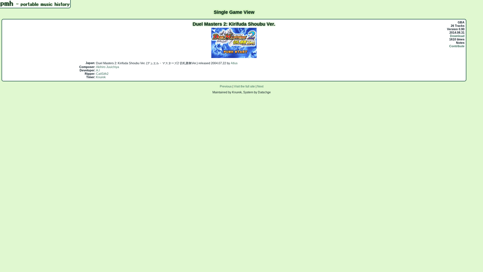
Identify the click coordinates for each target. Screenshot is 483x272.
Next (260, 86)
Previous (226, 86)
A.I (98, 70)
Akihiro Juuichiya (107, 67)
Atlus (234, 63)
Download (457, 36)
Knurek (101, 77)
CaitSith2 (102, 73)
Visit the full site (244, 86)
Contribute (457, 46)
